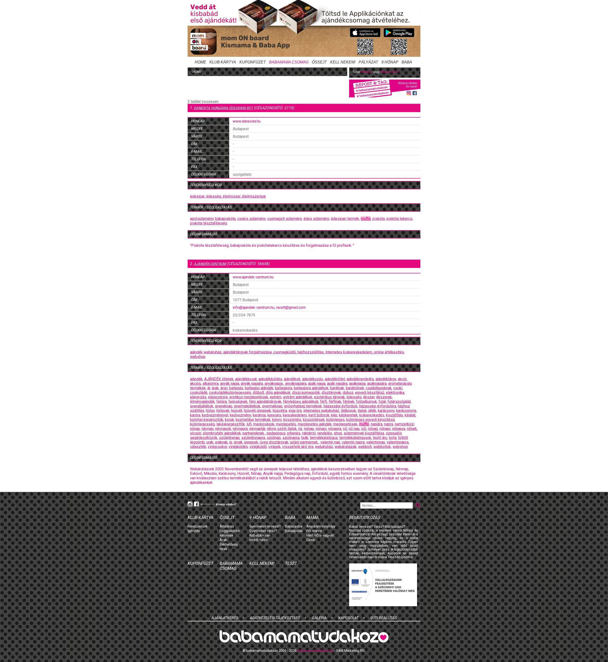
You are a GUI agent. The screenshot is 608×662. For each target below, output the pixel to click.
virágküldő (258, 446)
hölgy (210, 410)
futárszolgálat (399, 401)
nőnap (373, 428)
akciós (195, 383)
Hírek (223, 549)
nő (345, 428)
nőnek (412, 428)
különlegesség (202, 424)
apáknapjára (377, 383)
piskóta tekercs (399, 218)
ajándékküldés (270, 379)
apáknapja (357, 383)
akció (402, 379)
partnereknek (253, 433)
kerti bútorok (319, 415)
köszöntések (314, 419)
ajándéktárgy (385, 379)
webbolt (365, 446)
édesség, (214, 196)
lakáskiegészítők (230, 424)
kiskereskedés (371, 415)
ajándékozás (312, 379)
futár (382, 401)
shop (338, 433)
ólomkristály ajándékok (222, 433)
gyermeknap (272, 406)
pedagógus (276, 433)
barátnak (337, 388)
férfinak (335, 401)
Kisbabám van (260, 535)
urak (209, 442)
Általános (227, 526)
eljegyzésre (218, 397)
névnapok (223, 428)
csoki (397, 388)
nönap (309, 428)
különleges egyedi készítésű (370, 419)
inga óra (295, 410)
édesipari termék (345, 218)
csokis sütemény (251, 218)
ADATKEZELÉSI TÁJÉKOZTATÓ (275, 618)
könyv (277, 419)
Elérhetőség (229, 544)
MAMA (304, 71)
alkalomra (210, 383)
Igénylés (194, 531)
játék (372, 410)
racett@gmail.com (291, 307)
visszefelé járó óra (297, 446)
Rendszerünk (198, 526)
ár (208, 388)
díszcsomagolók (306, 392)
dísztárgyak (331, 392)
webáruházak (345, 446)
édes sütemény (316, 218)
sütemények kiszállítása (364, 433)
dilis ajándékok (278, 392)
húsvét (236, 410)
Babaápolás (294, 531)
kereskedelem (295, 415)
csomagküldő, (285, 352)
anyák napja (229, 383)
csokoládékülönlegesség (230, 392)
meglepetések (345, 424)
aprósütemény (202, 218)
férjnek (348, 401)
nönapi (321, 428)
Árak (223, 540)
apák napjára (337, 383)
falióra (221, 401)
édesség (354, 397)
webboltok (382, 446)
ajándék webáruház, (206, 352)
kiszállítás (394, 415)
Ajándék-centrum (210, 264)
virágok (274, 446)
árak (215, 388)
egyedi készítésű (369, 392)
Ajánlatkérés (224, 618)
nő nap (354, 428)
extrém (275, 397)
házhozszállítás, (311, 352)
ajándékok (292, 379)
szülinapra (290, 437)
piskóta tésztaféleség (208, 223)
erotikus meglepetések (248, 397)
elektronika (395, 392)
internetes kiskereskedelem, (349, 352)
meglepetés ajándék (315, 424)
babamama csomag (289, 62)
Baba (290, 517)
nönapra (334, 428)
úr (230, 442)
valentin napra (353, 442)
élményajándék (202, 401)
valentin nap (330, 442)
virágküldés (238, 446)
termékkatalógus (324, 437)
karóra (195, 415)
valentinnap (375, 442)
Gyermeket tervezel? (265, 526)
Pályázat (368, 62)
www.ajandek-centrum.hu (253, 277)
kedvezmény (240, 415)
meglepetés (286, 424)
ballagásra (283, 388)
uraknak (221, 442)
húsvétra (280, 410)
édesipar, (198, 196)
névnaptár (257, 428)
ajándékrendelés (360, 379)
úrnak (238, 442)
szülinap (274, 437)
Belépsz (366, 72)
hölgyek (222, 410)
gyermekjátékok (247, 406)
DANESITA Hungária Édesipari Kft (223, 108)
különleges (335, 419)
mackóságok (263, 424)
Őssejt (319, 62)
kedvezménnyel (215, 415)
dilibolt (258, 392)
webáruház (324, 446)
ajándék (196, 379)
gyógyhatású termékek (303, 406)
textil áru (380, 437)
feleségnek (237, 401)
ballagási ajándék (259, 388)
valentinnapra (397, 442)
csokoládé (198, 392)
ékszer (369, 397)
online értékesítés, (389, 352)
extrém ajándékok (297, 397)
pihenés (293, 433)
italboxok (348, 410)
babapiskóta (225, 218)
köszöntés (292, 419)
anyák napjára (252, 383)
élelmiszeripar (254, 196)
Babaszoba (293, 526)
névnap (208, 428)
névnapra (240, 428)
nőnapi (385, 428)
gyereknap (223, 406)
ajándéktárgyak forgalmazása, (248, 352)
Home (200, 62)
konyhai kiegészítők (206, 419)
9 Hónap (389, 62)
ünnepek (251, 442)
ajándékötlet (335, 379)
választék (198, 446)
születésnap (229, 437)
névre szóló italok (282, 428)
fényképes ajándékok (300, 401)
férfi (323, 401)
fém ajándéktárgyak (265, 401)
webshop (197, 356)
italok (362, 410)
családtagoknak (379, 388)
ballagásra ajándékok (311, 388)
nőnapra (398, 428)
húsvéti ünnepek (257, 410)
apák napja (316, 383)
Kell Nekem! (342, 62)
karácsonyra (406, 410)
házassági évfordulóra (377, 406)
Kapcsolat (348, 618)
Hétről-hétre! (258, 540)
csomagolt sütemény (284, 218)
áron (224, 388)
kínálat (410, 415)
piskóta (378, 218)
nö (300, 428)
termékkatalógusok (355, 437)
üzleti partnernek (304, 442)
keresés (274, 415)
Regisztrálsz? (390, 72)
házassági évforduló (340, 406)
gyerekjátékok (201, 406)
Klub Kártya (222, 62)
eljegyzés (198, 397)
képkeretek (348, 415)
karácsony (386, 410)
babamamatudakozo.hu (315, 650)
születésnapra (253, 437)
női (363, 428)
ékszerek (384, 397)
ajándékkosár (246, 379)
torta (392, 437)
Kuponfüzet (252, 62)
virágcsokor (217, 446)
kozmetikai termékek (253, 419)
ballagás (236, 388)
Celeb (310, 540)
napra (388, 424)
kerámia (259, 415)
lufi (249, 424)
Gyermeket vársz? (263, 531)
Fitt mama (314, 531)
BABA (407, 62)
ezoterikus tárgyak (329, 397)
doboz (348, 392)
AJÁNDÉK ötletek (218, 379)
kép (334, 415)
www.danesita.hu (247, 121)
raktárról (309, 433)
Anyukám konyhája (320, 526)
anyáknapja (274, 383)
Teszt (291, 563)
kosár (229, 419)
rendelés (324, 433)
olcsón (195, 433)
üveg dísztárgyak (274, 442)
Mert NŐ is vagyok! (320, 535)
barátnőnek (355, 388)
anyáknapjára (295, 383)
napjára (376, 424)
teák (304, 437)
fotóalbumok (366, 401)
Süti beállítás (383, 618)
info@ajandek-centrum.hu (253, 307)
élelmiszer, (232, 196)
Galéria (319, 618)
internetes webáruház (321, 410)
